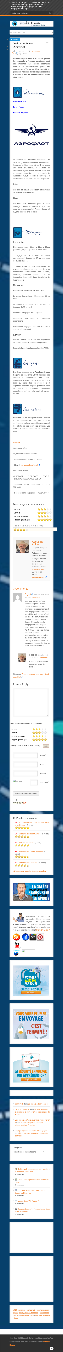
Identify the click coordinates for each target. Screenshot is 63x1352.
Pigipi (28, 594)
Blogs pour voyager (20, 8)
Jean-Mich (19, 1103)
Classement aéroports (40, 2)
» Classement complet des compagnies (29, 871)
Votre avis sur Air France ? (28, 1201)
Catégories (17, 1147)
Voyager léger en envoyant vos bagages (31, 1130)
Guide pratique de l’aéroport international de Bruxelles (29, 1123)
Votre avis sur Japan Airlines (30, 833)
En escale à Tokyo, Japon (38, 1103)
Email (42, 764)
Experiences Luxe (22, 1109)
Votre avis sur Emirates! (28, 862)
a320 (15, 1310)
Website (43, 773)
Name (42, 755)
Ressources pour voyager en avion (27, 6)
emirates (21, 1310)
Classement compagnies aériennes (27, 4)
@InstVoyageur (38, 577)
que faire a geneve (42, 1315)
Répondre (36, 597)
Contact (13, 2)
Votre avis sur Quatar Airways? (31, 851)
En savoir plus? (38, 569)
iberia (16, 1318)
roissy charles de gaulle (28, 1312)
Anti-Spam (44, 782)
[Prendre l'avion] (31, 25)
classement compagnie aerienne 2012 (31, 1314)
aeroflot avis (36, 51)
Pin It (14, 53)
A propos (23, 2)
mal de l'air (31, 1310)
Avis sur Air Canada (27, 842)
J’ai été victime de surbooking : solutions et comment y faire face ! (32, 1170)
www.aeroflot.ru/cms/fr (29, 465)
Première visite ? (43, 930)
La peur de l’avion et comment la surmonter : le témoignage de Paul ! (32, 1112)
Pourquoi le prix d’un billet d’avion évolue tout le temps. (30, 1191)
